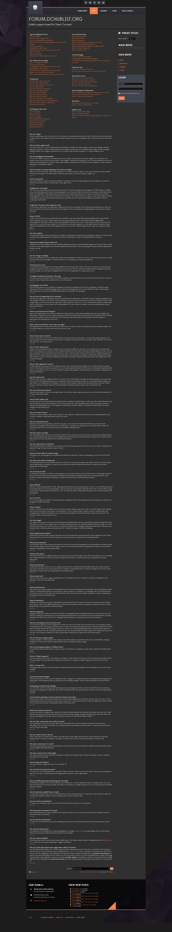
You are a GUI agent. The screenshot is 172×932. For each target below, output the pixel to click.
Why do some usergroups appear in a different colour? (88, 46)
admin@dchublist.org (40, 901)
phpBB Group (79, 831)
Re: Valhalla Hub (77, 889)
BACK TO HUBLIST (127, 11)
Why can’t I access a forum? (38, 93)
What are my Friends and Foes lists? (82, 69)
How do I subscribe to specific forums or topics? (86, 94)
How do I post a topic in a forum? (40, 81)
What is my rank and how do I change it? (42, 72)
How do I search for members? (81, 84)
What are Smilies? (35, 115)
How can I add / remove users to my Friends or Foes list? (88, 71)
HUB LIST (59, 917)
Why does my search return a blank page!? (84, 82)
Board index (34, 872)
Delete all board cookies (93, 872)
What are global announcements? (40, 119)
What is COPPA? (35, 52)
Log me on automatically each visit (129, 93)
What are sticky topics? (36, 123)
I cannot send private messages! (81, 57)
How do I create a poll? (37, 87)
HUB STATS (70, 917)
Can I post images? (35, 117)
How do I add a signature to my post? (41, 85)
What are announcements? (38, 121)
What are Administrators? (79, 36)
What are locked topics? (37, 125)
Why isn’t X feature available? (80, 114)
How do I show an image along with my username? (45, 70)
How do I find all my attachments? (82, 105)
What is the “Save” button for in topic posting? (43, 100)
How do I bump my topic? (37, 104)
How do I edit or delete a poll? (39, 91)
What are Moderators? (78, 38)
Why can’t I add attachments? (38, 95)
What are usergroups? (78, 40)
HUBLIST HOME (47, 917)
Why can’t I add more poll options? (40, 89)
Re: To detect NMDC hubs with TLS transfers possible (84, 894)
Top (33, 142)
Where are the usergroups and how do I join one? (87, 42)
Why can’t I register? (36, 54)
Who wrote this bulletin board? (81, 112)
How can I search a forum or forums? (83, 78)
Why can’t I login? (35, 36)
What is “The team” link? (79, 50)
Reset (30, 917)
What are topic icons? (36, 127)
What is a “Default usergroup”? (81, 48)
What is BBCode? (35, 111)
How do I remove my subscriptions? (82, 96)
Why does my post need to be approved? (42, 102)
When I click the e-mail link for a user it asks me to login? (47, 74)
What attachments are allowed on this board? (85, 103)
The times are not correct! (37, 65)
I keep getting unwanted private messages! (84, 59)
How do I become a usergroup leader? (83, 44)
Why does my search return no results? (83, 80)
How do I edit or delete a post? (39, 83)
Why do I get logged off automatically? (41, 40)
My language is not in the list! (38, 68)
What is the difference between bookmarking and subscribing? (90, 92)
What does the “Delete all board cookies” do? (43, 56)
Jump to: (69, 868)
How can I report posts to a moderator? (41, 98)
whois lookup (73, 851)
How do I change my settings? (39, 63)
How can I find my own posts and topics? (84, 86)
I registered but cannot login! (38, 48)
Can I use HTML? (35, 113)
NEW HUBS (81, 917)
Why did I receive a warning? (38, 97)
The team (83, 872)
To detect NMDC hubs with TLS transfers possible (83, 905)
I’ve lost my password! (36, 46)
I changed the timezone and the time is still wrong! (45, 66)
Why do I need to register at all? (39, 38)
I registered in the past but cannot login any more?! (45, 50)
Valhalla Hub (76, 892)
